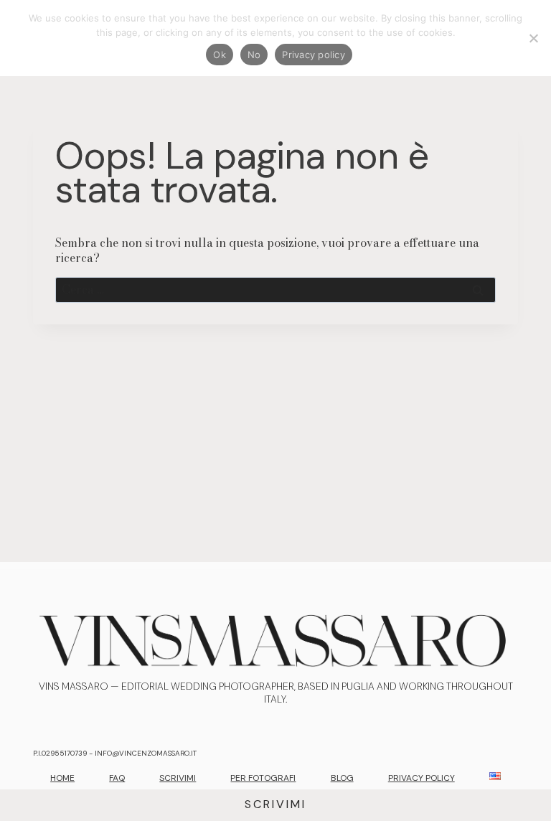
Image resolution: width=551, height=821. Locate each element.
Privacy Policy (421, 778)
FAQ (117, 778)
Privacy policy (313, 54)
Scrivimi (275, 804)
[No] (533, 38)
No (254, 54)
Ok (219, 54)
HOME (62, 778)
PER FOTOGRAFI (263, 778)
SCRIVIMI (177, 778)
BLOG (342, 778)
